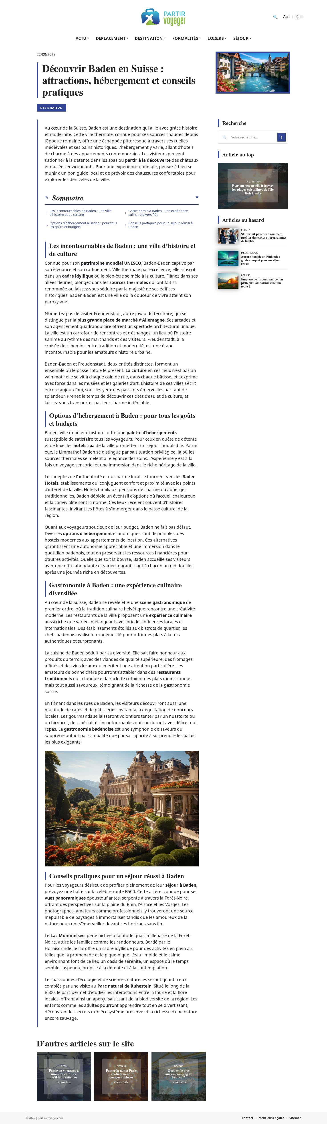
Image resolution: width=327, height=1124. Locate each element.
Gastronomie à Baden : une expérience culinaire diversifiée (158, 212)
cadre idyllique (77, 276)
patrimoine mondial (102, 263)
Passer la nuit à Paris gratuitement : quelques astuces (121, 1074)
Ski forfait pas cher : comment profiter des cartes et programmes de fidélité (263, 237)
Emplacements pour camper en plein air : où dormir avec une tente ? (262, 283)
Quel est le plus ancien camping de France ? (178, 1074)
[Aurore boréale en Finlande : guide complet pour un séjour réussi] (228, 258)
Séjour (121, 1066)
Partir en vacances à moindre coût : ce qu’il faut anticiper (64, 1074)
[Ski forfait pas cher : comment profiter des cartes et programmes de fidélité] (228, 236)
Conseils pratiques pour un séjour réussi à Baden (160, 225)
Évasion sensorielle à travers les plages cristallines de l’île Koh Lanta (253, 189)
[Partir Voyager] (163, 17)
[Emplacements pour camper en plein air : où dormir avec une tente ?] (228, 281)
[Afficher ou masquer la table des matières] (141, 197)
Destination (51, 108)
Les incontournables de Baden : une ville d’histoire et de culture (80, 212)
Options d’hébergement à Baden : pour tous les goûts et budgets (83, 225)
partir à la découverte (148, 160)
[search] (275, 16)
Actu (64, 1066)
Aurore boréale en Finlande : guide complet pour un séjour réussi (261, 260)
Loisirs (246, 230)
